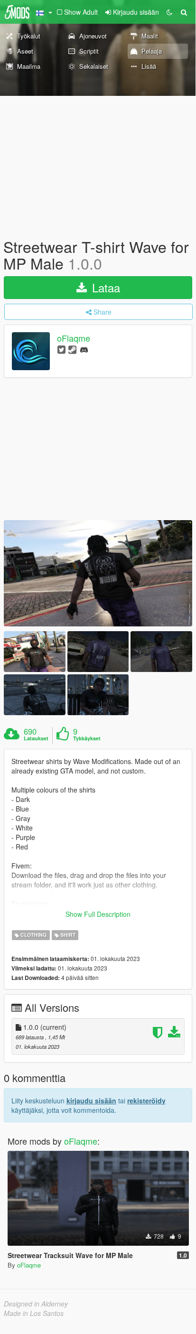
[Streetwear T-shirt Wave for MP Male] (98, 573)
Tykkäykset (87, 738)
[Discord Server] (84, 349)
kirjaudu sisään (91, 1100)
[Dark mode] (169, 12)
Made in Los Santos (34, 1313)
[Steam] (72, 349)
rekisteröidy (146, 1100)
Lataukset (36, 738)
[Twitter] (61, 349)
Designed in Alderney (36, 1303)
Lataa (104, 287)
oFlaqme (73, 338)
